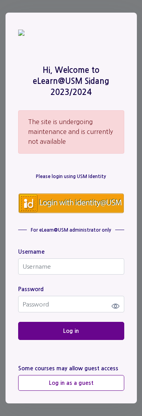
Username (31, 251)
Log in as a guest (71, 383)
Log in (71, 331)
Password (31, 289)
